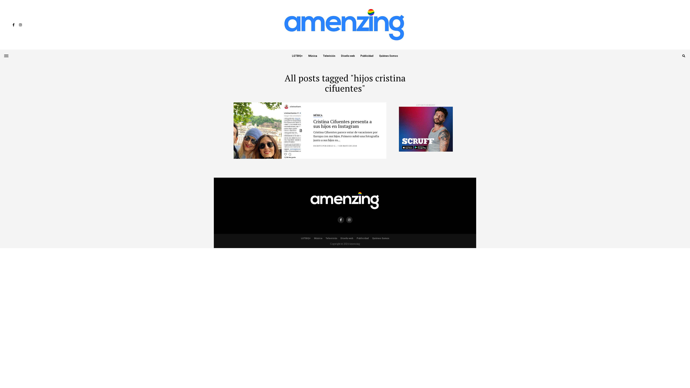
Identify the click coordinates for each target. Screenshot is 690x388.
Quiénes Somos (388, 55)
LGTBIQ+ (297, 55)
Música (312, 55)
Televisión (329, 55)
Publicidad (366, 55)
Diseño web (348, 55)
